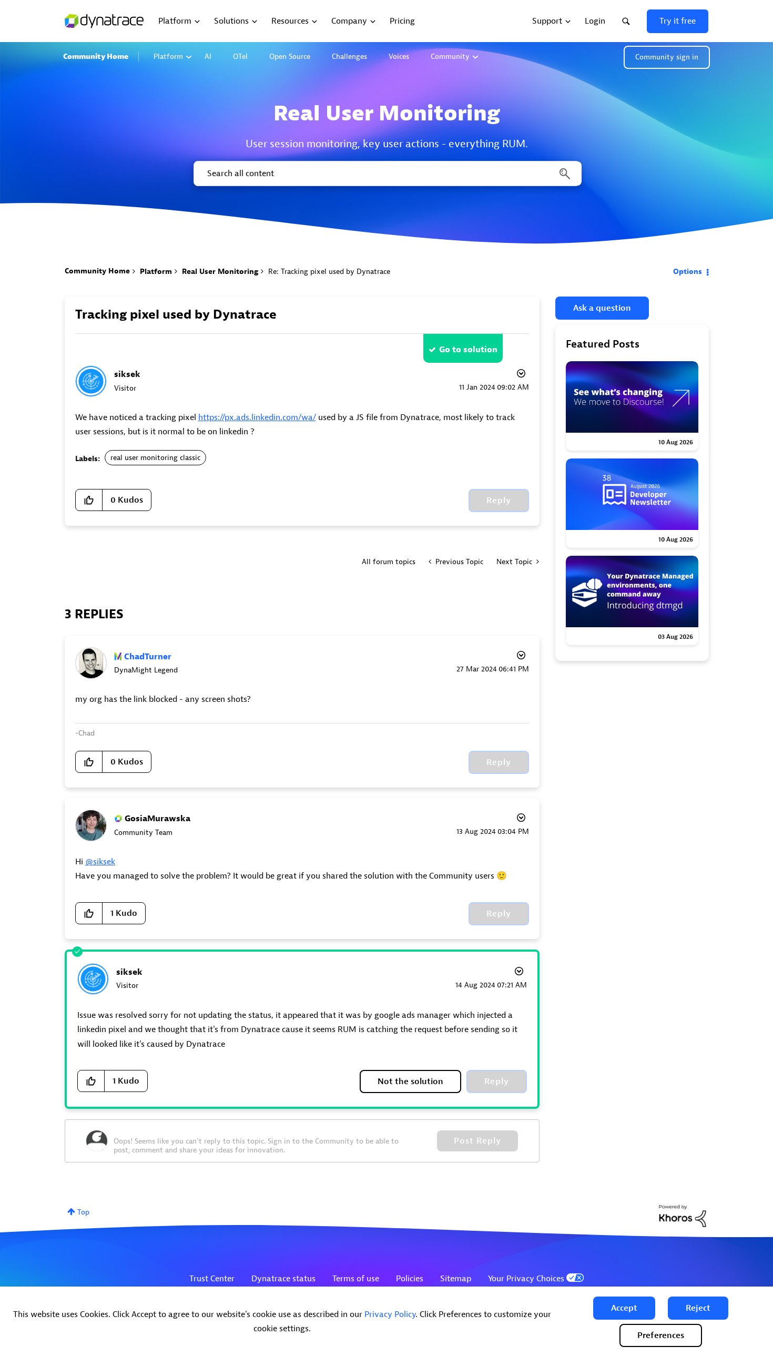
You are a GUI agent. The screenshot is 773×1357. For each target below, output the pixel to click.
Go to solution (468, 349)
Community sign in (666, 57)
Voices (399, 56)
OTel (240, 56)
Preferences (660, 1335)
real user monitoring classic (155, 457)
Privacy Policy (389, 1314)
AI (208, 56)
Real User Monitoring (220, 271)
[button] (624, 1308)
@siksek (100, 861)
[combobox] (387, 173)
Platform (168, 56)
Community (450, 56)
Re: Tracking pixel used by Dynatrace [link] (329, 271)
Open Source (289, 56)
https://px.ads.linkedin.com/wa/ (257, 417)
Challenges (349, 56)
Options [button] (687, 271)
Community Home (95, 56)
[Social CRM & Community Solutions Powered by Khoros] (682, 1215)
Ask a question (602, 308)
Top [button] (83, 1212)
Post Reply (477, 1141)
